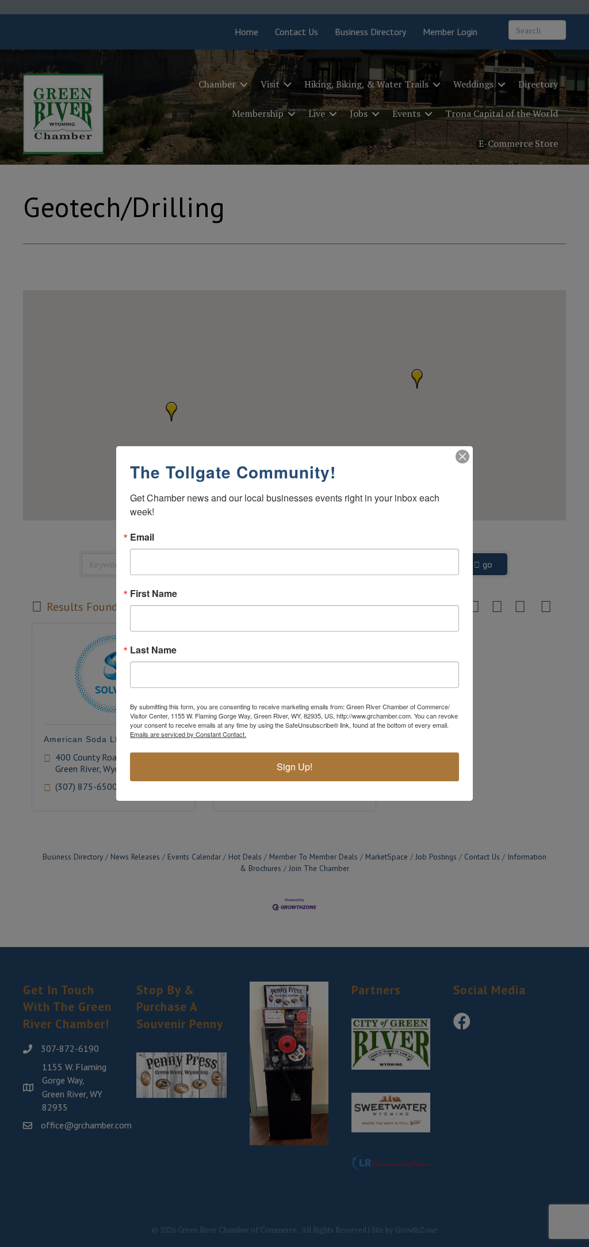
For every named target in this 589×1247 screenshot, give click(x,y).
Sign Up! (294, 766)
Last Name (153, 650)
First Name (153, 593)
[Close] (462, 456)
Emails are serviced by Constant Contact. (188, 734)
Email (142, 537)
